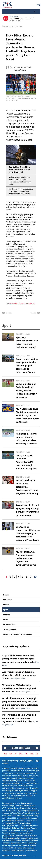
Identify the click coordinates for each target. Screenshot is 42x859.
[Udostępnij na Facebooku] (8, 67)
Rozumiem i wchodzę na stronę (14, 855)
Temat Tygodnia (9, 629)
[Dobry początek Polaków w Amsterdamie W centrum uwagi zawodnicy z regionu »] (8, 460)
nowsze (33, 313)
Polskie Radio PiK (9, 26)
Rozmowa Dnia (9, 624)
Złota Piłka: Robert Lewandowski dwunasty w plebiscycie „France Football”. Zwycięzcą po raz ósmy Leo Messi (20, 47)
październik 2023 (21, 748)
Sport (21, 26)
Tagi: (8, 303)
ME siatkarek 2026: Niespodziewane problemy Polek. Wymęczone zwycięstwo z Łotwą (26, 558)
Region (6, 595)
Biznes (5, 619)
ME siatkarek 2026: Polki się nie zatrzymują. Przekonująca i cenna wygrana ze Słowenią (27, 487)
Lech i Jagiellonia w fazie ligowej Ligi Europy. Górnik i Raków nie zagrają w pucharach (26, 390)
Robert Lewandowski (27, 303)
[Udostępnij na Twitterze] (12, 67)
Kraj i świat (7, 600)
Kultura (6, 605)
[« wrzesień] (5, 748)
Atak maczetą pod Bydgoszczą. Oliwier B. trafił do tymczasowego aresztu (19, 675)
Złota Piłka (14, 303)
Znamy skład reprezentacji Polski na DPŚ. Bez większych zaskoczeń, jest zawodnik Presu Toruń (28, 533)
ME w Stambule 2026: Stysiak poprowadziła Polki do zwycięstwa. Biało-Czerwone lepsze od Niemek (27, 415)
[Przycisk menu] (38, 5)
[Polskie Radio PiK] (7, 5)
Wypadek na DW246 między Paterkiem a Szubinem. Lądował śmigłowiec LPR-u (19, 688)
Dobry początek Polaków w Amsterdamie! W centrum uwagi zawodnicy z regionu (26, 462)
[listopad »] (37, 748)
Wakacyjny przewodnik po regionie (17, 634)
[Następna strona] (35, 577)
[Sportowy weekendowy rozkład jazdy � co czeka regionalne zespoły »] (8, 341)
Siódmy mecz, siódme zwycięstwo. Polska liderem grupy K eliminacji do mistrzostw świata (27, 365)
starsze (9, 313)
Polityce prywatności (14, 798)
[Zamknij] (37, 761)
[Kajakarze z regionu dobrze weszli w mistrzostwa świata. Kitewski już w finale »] (8, 437)
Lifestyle (6, 614)
